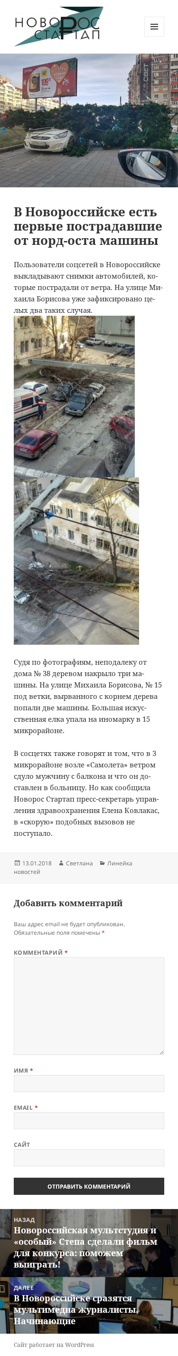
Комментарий (41, 953)
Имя (23, 1070)
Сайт (22, 1145)
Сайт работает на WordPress (54, 1345)
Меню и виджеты (154, 36)
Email (26, 1108)
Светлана (79, 863)
